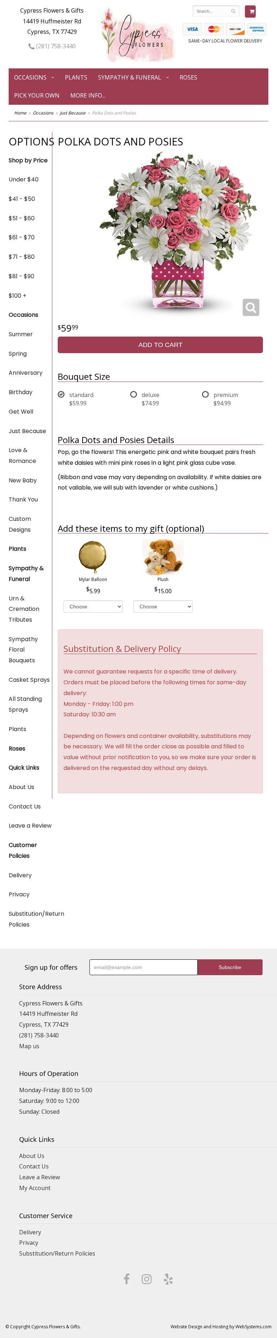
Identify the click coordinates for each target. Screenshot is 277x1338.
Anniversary (26, 373)
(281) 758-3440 (55, 46)
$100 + (17, 296)
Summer (21, 334)
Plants (76, 77)
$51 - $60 (22, 218)
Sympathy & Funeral (129, 77)
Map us (29, 1046)
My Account (34, 1188)
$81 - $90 (21, 276)
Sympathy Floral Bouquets (23, 650)
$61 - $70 (22, 237)
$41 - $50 (22, 199)
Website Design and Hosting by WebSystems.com (221, 1327)
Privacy (19, 894)
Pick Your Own (37, 95)
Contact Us (25, 806)
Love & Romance (22, 455)
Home (20, 113)
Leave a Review (30, 825)
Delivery (20, 875)
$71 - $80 (22, 257)
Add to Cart (160, 344)
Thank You (23, 499)
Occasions (30, 77)
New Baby (23, 480)
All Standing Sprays (25, 704)
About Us (21, 787)
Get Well (21, 411)
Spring (18, 354)
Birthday (20, 392)
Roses (188, 77)
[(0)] (250, 11)
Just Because (72, 113)
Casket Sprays (29, 680)
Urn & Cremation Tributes (24, 609)
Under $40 (24, 179)
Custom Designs (20, 524)
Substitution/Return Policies (30, 919)
